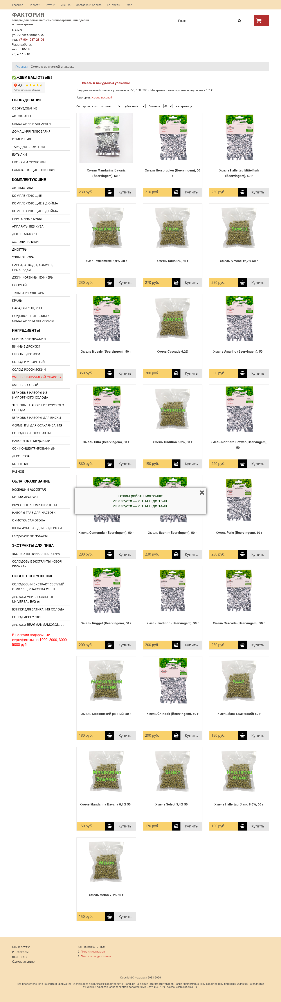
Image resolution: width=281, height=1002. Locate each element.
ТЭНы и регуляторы (28, 292)
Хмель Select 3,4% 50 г (172, 804)
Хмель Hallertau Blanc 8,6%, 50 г (238, 804)
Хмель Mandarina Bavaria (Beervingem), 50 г (106, 173)
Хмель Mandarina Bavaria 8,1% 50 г (106, 804)
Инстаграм (20, 951)
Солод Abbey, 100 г (27, 617)
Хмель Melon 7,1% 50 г (106, 895)
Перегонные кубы (27, 218)
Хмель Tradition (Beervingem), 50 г (172, 623)
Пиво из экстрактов (93, 951)
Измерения (21, 139)
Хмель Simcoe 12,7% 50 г (239, 261)
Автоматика (22, 188)
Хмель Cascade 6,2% (172, 351)
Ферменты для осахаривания (37, 425)
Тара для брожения (28, 146)
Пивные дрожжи (26, 354)
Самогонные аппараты (31, 123)
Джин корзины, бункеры (33, 277)
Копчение (20, 463)
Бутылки (19, 154)
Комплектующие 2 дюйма (35, 203)
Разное (18, 471)
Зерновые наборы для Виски (36, 417)
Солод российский (29, 369)
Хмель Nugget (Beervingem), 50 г (106, 623)
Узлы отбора (23, 257)
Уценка (65, 5)
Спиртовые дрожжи (29, 338)
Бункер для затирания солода (38, 609)
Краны (17, 300)
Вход (129, 5)
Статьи (50, 5)
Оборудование (25, 108)
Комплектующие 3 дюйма (35, 211)
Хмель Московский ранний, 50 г (106, 713)
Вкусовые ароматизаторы (34, 505)
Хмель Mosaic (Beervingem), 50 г (106, 351)
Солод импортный (28, 361)
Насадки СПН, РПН (27, 308)
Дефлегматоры (24, 234)
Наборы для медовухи (31, 440)
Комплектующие (27, 195)
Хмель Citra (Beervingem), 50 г (106, 442)
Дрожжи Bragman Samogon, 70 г (39, 624)
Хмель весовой (25, 385)
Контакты (113, 5)
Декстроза (21, 456)
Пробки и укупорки (29, 162)
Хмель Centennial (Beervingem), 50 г (106, 532)
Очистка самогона (28, 520)
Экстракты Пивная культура (36, 553)
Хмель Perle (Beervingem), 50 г (239, 532)
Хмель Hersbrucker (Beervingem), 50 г (172, 173)
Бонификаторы (25, 497)
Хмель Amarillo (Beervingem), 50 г (239, 351)
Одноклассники (24, 961)
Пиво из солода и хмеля (96, 956)
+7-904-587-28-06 (31, 39)
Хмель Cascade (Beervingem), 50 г (239, 623)
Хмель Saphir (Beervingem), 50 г (172, 532)
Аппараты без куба (27, 226)
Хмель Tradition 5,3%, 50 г (172, 442)
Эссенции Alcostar (29, 489)
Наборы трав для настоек (34, 512)
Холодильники (25, 241)
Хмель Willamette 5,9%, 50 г (106, 261)
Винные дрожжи (26, 346)
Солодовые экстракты (31, 433)
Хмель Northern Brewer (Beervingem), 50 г (239, 445)
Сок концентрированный (34, 448)
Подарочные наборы (30, 535)
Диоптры (19, 249)
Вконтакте (19, 956)
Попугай (19, 285)
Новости (34, 5)
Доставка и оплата (88, 5)
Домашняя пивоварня (31, 131)
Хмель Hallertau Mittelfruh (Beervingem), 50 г (239, 173)
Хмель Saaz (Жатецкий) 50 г (239, 713)
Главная (17, 5)
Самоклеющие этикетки (33, 170)
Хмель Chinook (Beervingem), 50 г (172, 713)
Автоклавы (21, 116)
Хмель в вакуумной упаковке (37, 377)
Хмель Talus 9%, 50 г (172, 261)
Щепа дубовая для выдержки (37, 528)
